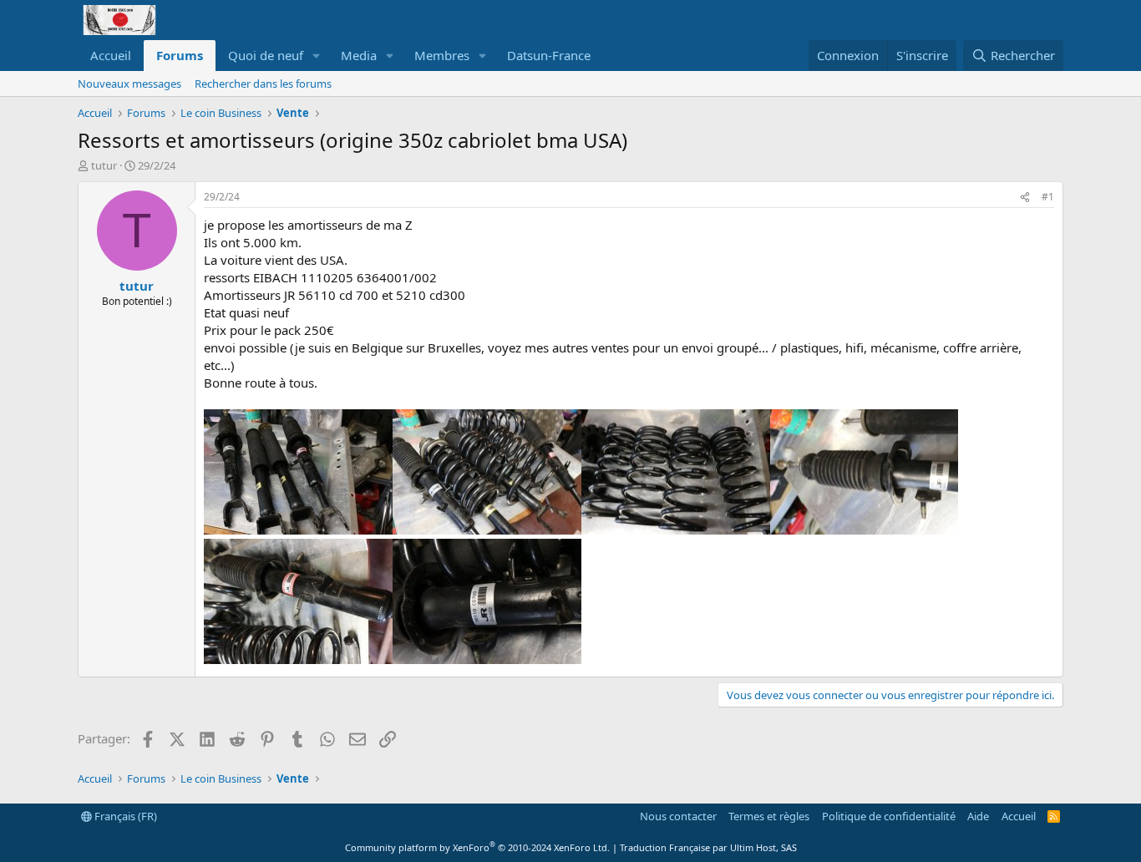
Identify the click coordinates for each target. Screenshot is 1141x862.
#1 (1048, 197)
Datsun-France (549, 55)
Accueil (110, 55)
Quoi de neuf (265, 55)
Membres (441, 55)
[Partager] (1025, 197)
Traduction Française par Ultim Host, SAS (708, 847)
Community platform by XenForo (477, 847)
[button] (316, 55)
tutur (104, 165)
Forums (179, 55)
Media (359, 55)
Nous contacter (678, 816)
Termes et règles (768, 816)
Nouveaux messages (129, 83)
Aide (978, 816)
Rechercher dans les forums (263, 83)
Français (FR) (124, 816)
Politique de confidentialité (889, 816)
